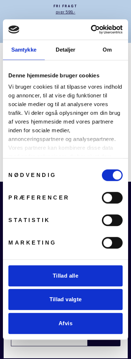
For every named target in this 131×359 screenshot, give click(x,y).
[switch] (112, 197)
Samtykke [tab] (23, 50)
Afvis (65, 323)
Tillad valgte (65, 299)
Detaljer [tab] (66, 50)
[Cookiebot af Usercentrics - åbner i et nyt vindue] (92, 29)
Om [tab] (107, 50)
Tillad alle (65, 276)
